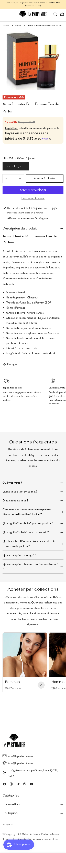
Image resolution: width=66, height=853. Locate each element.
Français (6, 824)
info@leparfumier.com (21, 756)
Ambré (18, 25)
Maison (6, 25)
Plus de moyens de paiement (33, 198)
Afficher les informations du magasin (27, 218)
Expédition (11, 128)
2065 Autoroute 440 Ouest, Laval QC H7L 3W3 (34, 773)
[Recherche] (55, 14)
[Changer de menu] (4, 14)
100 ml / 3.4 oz (16, 166)
